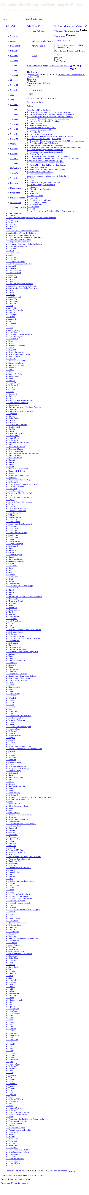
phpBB (13, 1175)
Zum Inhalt (5, 14)
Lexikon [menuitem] (58, 26)
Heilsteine (71, 1171)
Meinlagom (34, 75)
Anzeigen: (33, 90)
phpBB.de (26, 1179)
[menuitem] (14, 36)
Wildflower (46, 83)
